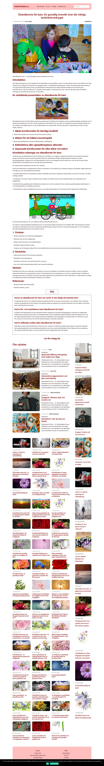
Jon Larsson (28, 21)
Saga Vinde (53, 371)
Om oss (48, 6)
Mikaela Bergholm (55, 392)
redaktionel (88, 21)
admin (50, 349)
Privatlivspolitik (54, 763)
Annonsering (40, 6)
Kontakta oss (61, 6)
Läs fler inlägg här (52, 338)
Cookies (54, 6)
